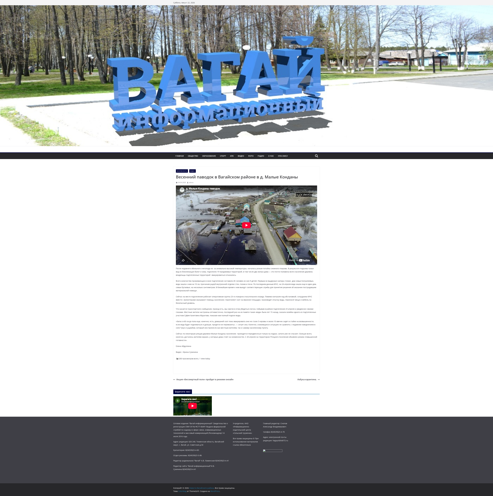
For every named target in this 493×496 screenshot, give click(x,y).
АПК (232, 156)
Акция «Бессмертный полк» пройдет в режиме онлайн (204, 379)
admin (191, 182)
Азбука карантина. (307, 379)
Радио (261, 156)
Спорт (223, 156)
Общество (193, 156)
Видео (241, 156)
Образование (209, 156)
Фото (251, 156)
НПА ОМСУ (283, 156)
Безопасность (182, 171)
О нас (271, 156)
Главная (179, 156)
